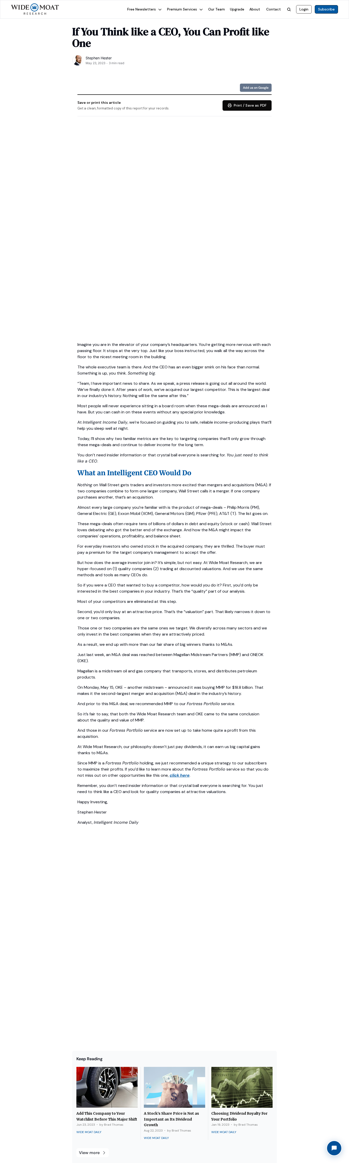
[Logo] (35, 9)
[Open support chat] (334, 1148)
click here (180, 775)
